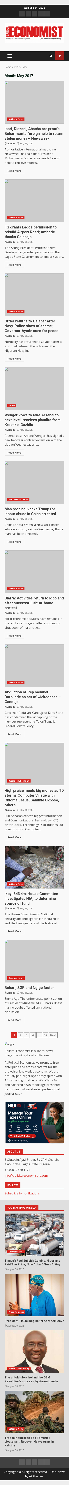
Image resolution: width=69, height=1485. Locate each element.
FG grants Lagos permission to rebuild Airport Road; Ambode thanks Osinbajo (34, 200)
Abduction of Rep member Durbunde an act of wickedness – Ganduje (34, 665)
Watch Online (59, 55)
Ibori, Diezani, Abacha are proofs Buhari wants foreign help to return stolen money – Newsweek (34, 102)
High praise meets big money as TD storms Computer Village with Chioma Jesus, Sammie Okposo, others (34, 764)
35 (45, 1035)
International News (18, 499)
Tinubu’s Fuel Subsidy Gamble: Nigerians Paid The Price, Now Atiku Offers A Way (34, 1235)
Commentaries (16, 978)
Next (53, 1035)
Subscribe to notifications (22, 1193)
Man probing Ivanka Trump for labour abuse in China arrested (34, 482)
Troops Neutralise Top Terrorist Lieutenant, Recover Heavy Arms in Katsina (34, 1412)
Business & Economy (18, 781)
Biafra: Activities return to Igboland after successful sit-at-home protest (34, 571)
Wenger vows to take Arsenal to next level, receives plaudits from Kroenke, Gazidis (34, 388)
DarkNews (58, 1472)
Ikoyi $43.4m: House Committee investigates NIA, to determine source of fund (34, 867)
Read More (14, 171)
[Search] (51, 55)
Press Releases (16, 1312)
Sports (11, 405)
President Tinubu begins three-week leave (34, 1295)
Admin (11, 143)
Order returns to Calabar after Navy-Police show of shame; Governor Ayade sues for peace (34, 294)
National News (15, 119)
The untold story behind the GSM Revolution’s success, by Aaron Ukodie (34, 1351)
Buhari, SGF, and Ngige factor (34, 961)
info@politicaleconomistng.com (26, 1176)
